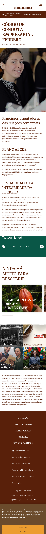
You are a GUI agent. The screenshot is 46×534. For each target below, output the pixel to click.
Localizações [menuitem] (17, 483)
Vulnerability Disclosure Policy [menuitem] (22, 470)
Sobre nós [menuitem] (23, 418)
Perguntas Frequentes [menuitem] (23, 491)
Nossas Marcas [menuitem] (23, 431)
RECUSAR (23, 527)
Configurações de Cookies (23, 522)
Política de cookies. (17, 517)
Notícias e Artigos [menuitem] (23, 443)
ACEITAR (23, 531)
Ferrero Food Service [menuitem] (22, 457)
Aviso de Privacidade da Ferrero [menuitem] (23, 495)
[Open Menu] (41, 4)
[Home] (3, 14)
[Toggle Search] (4, 4)
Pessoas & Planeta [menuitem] (23, 425)
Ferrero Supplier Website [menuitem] (23, 451)
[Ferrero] (23, 8)
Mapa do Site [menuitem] (31, 500)
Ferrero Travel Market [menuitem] (22, 464)
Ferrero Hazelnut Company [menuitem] (24, 476)
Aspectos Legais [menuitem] (16, 500)
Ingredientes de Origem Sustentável (13, 14)
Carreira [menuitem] (23, 437)
